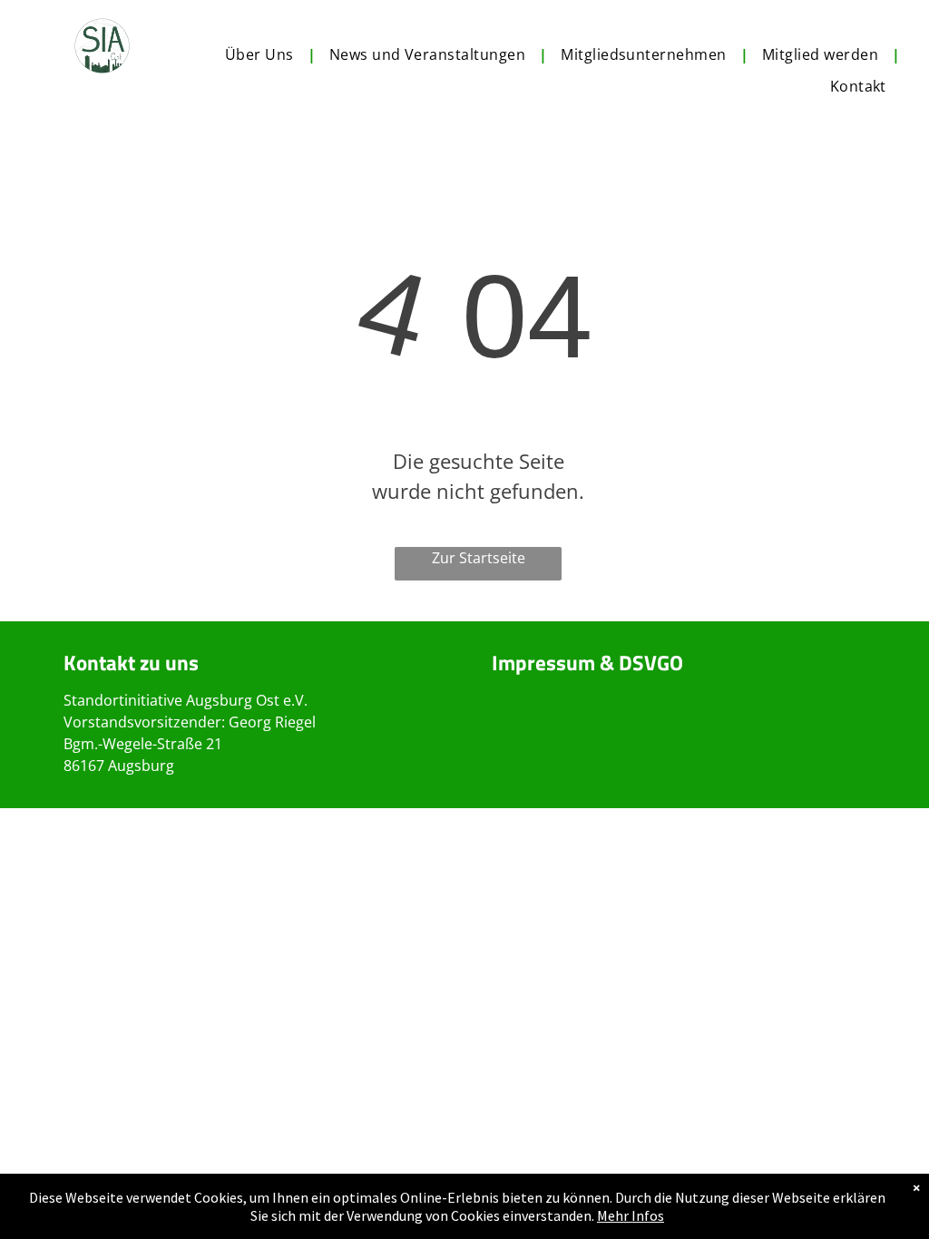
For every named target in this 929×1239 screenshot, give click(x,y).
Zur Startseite (478, 558)
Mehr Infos (630, 1215)
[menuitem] (263, 54)
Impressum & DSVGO (587, 662)
